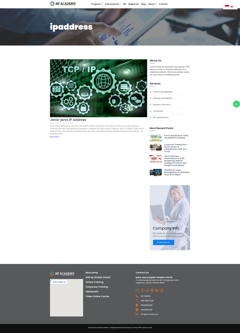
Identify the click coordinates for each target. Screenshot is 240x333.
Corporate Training (97, 286)
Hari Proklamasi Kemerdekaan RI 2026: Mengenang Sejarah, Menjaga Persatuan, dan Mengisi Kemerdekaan (175, 160)
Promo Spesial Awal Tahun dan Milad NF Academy (176, 136)
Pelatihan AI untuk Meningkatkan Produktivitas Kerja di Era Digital (177, 172)
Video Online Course (97, 296)
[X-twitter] (147, 290)
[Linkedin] (152, 290)
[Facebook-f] (142, 290)
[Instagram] (138, 290)
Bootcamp (92, 272)
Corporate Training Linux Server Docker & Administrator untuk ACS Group (175, 148)
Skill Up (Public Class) (98, 277)
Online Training (94, 282)
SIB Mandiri (92, 291)
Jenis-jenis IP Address (68, 119)
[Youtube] (157, 290)
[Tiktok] (162, 290)
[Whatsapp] (236, 104)
